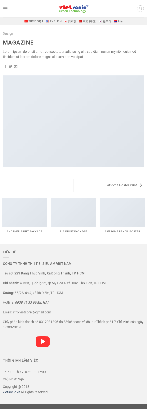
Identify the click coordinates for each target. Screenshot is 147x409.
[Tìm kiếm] (140, 8)
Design (8, 34)
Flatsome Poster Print (121, 185)
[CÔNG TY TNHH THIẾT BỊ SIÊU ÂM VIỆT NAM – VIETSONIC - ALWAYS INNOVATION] (73, 9)
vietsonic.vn (11, 392)
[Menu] (5, 9)
